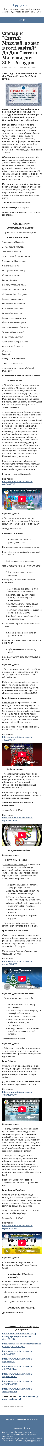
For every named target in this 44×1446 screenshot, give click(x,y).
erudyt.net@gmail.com (31, 1441)
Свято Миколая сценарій (28, 67)
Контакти (10, 1419)
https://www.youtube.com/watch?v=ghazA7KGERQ (17, 962)
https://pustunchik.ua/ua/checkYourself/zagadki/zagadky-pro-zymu (21, 1345)
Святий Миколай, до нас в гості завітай (20, 1397)
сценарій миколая (16, 1406)
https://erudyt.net (30, 1434)
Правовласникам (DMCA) (27, 1419)
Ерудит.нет (22, 5)
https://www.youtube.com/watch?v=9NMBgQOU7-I (17, 1093)
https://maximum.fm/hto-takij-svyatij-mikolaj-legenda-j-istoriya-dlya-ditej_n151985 (19, 1336)
